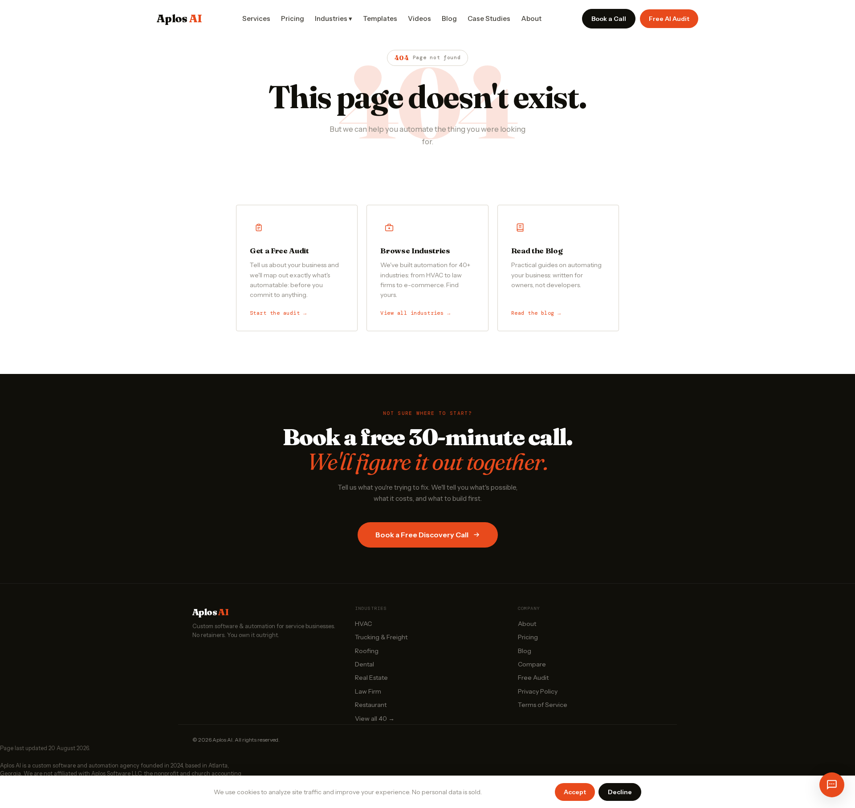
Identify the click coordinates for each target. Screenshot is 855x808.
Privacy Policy (538, 691)
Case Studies (489, 18)
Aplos (179, 18)
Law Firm (368, 691)
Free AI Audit (669, 19)
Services (256, 18)
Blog (449, 18)
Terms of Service (542, 705)
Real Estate (371, 678)
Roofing (367, 651)
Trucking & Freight (381, 637)
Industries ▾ (333, 18)
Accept (575, 792)
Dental (364, 664)
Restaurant (371, 705)
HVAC (363, 624)
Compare (532, 664)
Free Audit (533, 678)
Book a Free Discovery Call (421, 534)
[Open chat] (831, 784)
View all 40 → (375, 719)
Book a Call (608, 19)
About (531, 18)
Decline (620, 792)
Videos (419, 18)
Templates (380, 18)
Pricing (292, 18)
